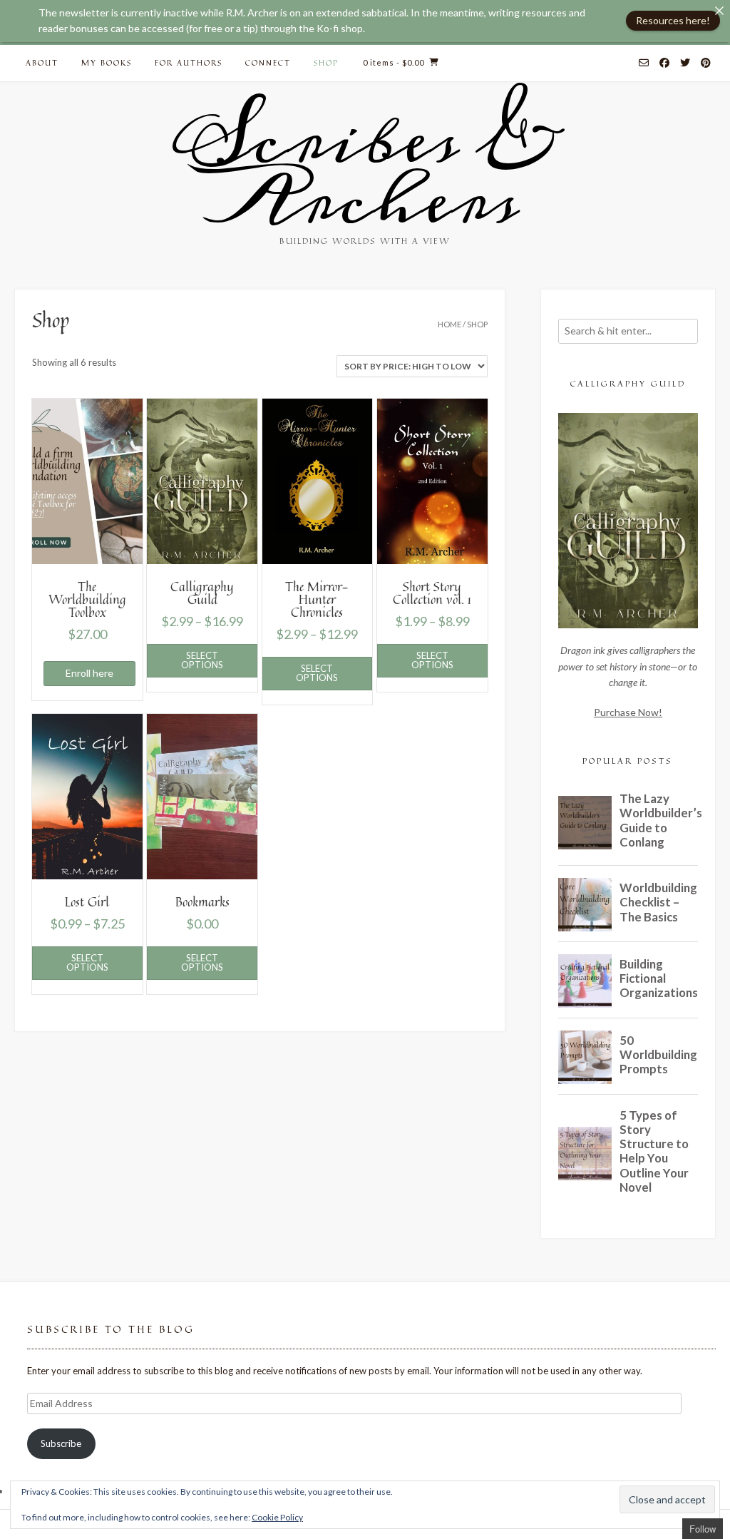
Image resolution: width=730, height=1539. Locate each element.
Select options (202, 660)
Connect (268, 62)
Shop (326, 62)
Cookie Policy (277, 1517)
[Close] (719, 10)
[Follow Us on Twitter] (685, 63)
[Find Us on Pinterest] (706, 63)
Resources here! (673, 20)
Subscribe (61, 1443)
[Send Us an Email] (644, 63)
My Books (106, 62)
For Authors (188, 62)
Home (449, 324)
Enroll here (89, 673)
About (42, 62)
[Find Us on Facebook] (664, 63)
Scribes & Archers (365, 171)
